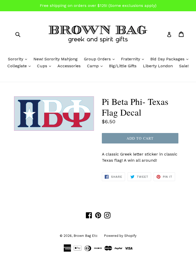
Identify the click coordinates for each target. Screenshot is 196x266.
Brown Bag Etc (85, 236)
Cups (45, 65)
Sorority (19, 58)
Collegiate (20, 65)
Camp (96, 65)
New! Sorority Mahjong (55, 59)
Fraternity (133, 58)
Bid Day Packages (170, 58)
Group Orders (100, 58)
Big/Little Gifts (123, 65)
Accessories (69, 65)
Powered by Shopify (120, 236)
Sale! (184, 65)
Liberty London (158, 65)
